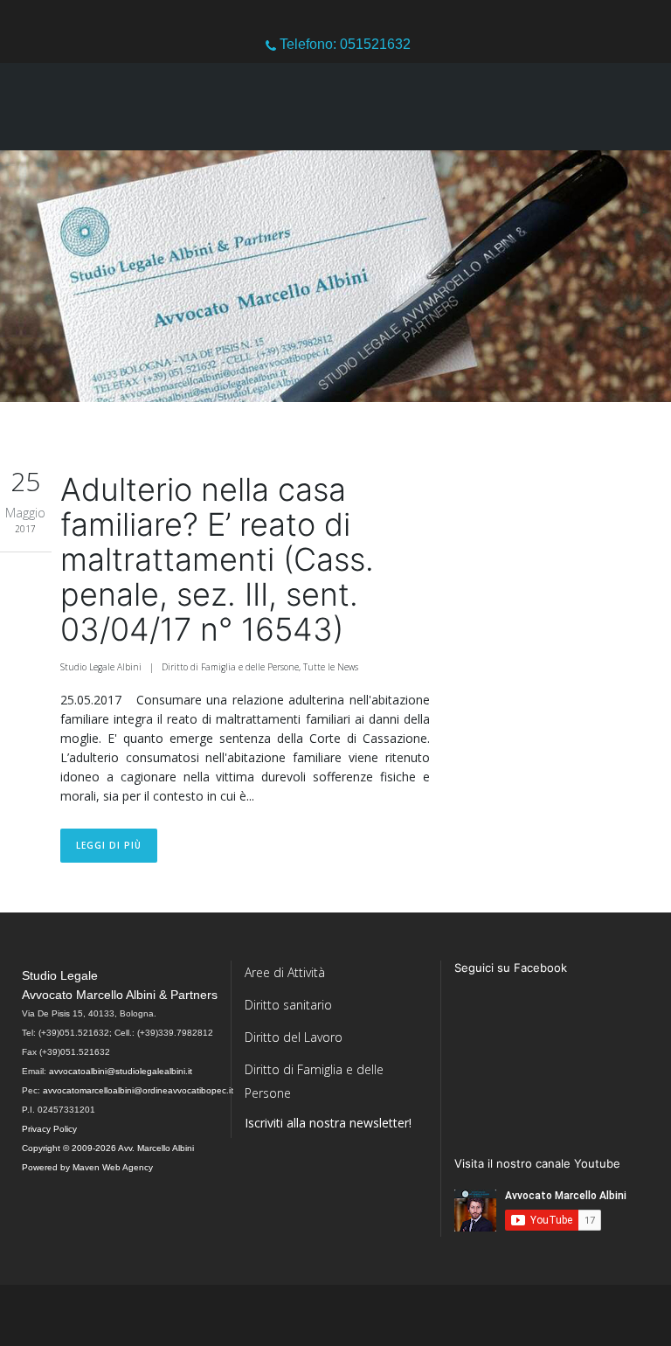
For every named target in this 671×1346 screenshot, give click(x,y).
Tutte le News (330, 667)
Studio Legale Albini (101, 667)
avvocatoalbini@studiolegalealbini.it (120, 1071)
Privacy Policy (49, 1129)
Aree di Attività (285, 972)
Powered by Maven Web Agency (87, 1167)
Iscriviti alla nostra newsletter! (328, 1122)
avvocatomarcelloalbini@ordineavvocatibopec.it (138, 1090)
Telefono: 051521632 (343, 44)
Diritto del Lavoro (293, 1037)
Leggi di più (109, 845)
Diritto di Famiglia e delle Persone (230, 667)
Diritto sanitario (288, 1004)
